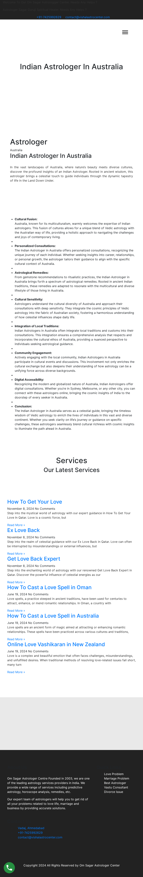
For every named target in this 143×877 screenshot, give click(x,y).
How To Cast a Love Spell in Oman (49, 587)
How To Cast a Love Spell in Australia (53, 616)
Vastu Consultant (116, 787)
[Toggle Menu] (125, 32)
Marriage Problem (116, 778)
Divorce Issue (113, 792)
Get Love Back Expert (33, 559)
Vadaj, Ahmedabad (30, 828)
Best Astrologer (115, 783)
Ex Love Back (23, 530)
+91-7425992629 (48, 17)
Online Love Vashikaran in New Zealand (56, 644)
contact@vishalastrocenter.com (87, 17)
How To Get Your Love (34, 502)
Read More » (16, 525)
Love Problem (114, 774)
